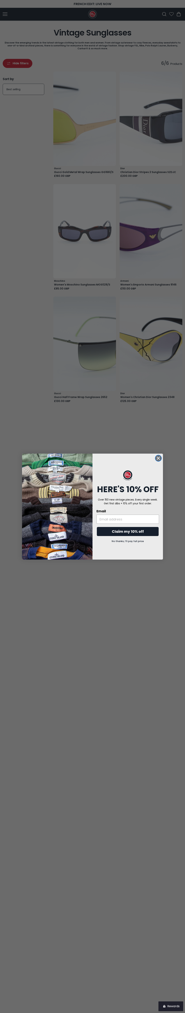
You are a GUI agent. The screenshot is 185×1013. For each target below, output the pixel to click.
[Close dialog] (158, 458)
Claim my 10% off (128, 531)
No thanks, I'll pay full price (128, 541)
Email (101, 511)
